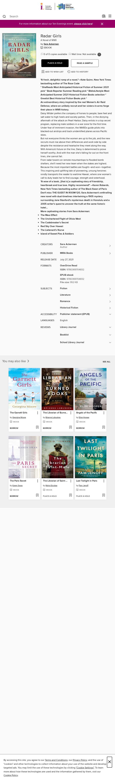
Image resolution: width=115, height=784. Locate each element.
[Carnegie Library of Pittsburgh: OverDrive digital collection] (57, 6)
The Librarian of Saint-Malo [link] (56, 481)
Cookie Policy (11, 775)
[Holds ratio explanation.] (99, 54)
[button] (55, 63)
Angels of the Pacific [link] (86, 412)
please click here (83, 23)
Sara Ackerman (51, 44)
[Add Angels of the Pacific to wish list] (103, 427)
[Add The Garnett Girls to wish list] (37, 427)
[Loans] (104, 16)
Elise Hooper (84, 417)
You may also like (14, 361)
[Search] (4, 16)
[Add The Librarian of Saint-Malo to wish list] (70, 495)
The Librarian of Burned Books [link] (56, 412)
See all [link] (106, 361)
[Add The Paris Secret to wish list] (37, 495)
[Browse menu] (110, 16)
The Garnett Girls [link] (18, 412)
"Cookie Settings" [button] (85, 767)
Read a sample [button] (85, 63)
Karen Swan (17, 485)
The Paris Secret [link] (18, 481)
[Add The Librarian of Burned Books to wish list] (70, 427)
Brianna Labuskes (53, 417)
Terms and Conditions (56, 760)
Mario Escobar (51, 485)
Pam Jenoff (83, 485)
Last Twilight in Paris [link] (86, 481)
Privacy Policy (80, 760)
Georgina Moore (19, 417)
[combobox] (51, 16)
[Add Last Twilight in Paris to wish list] (103, 495)
